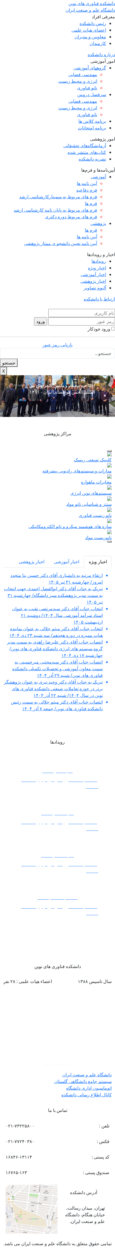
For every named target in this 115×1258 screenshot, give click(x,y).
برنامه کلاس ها (92, 121)
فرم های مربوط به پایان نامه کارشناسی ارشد (55, 210)
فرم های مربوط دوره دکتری (71, 217)
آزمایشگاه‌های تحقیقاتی (84, 145)
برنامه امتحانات (92, 128)
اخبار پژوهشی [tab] (31, 562)
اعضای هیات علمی (88, 30)
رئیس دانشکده (93, 23)
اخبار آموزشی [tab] (66, 562)
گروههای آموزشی (89, 68)
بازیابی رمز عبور (57, 345)
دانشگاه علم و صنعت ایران (87, 1075)
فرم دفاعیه (86, 190)
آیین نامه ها (87, 183)
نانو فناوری (87, 88)
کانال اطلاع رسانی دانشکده (86, 1095)
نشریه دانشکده (92, 159)
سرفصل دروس (91, 94)
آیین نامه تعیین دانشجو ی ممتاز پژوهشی (60, 243)
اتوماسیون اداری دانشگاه (89, 1088)
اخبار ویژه (97, 268)
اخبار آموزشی (93, 274)
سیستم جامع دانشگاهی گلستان (83, 1081)
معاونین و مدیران (90, 37)
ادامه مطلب (57, 405)
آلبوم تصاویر (95, 288)
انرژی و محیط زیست (77, 81)
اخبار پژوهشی (93, 281)
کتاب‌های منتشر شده (87, 152)
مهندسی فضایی (82, 74)
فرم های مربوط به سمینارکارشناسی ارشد (58, 197)
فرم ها (91, 203)
